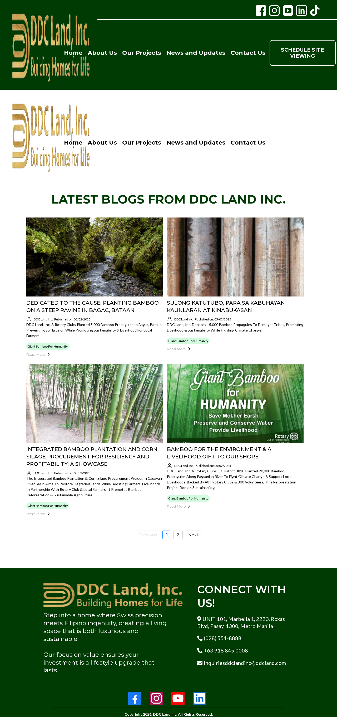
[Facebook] (135, 698)
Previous (147, 534)
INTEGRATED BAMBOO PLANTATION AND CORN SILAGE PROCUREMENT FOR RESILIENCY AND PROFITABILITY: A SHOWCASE (91, 456)
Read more (35, 354)
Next (193, 534)
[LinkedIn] (199, 698)
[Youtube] (178, 698)
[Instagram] (156, 698)
